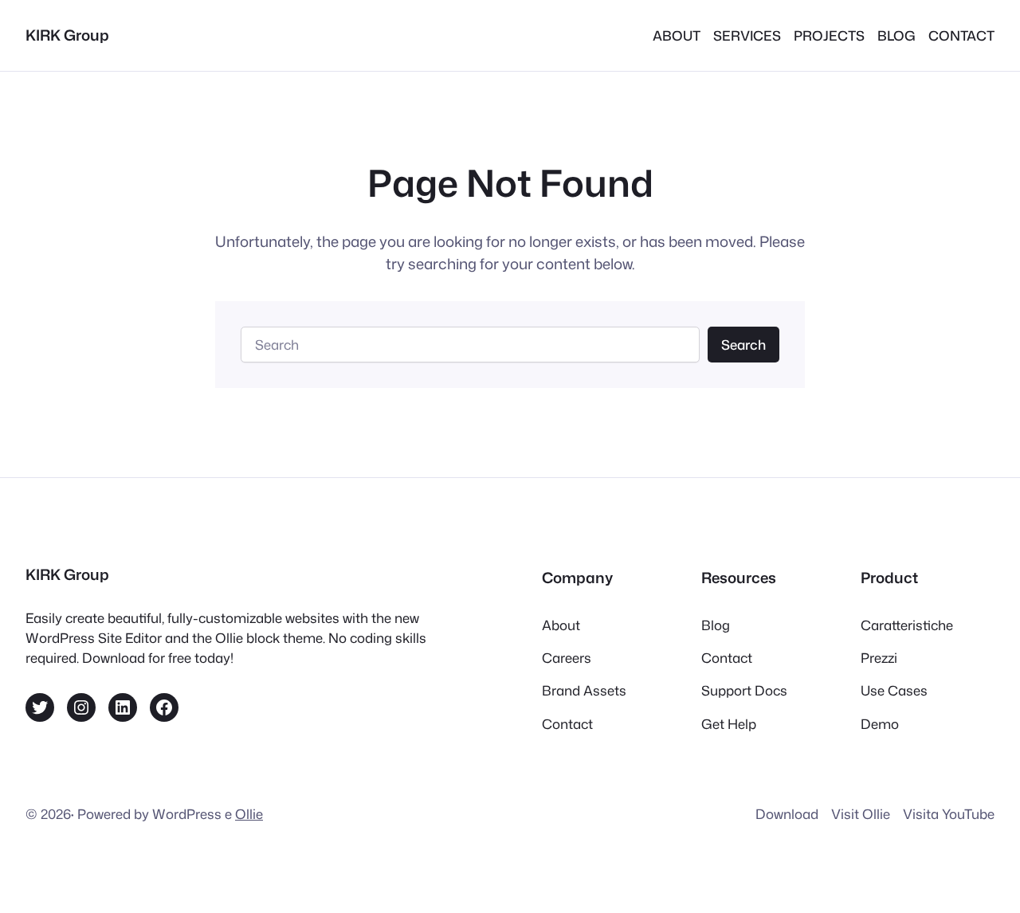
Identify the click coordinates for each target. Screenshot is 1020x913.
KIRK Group (67, 35)
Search (743, 344)
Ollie (249, 814)
